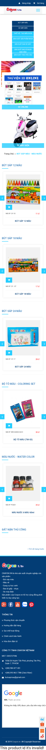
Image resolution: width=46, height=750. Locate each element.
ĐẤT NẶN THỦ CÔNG (14, 529)
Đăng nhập (26, 3)
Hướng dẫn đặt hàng (12, 625)
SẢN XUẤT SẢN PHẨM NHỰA (23, 39)
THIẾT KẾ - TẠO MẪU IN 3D (23, 33)
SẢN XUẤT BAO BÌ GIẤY (23, 44)
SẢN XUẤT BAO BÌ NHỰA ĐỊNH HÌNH (22, 51)
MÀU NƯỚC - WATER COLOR (18, 456)
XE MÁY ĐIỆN (22, 28)
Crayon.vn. (16, 742)
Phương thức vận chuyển (14, 620)
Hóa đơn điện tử (11, 641)
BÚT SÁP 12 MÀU (12, 165)
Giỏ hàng (40, 3)
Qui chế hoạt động (11, 631)
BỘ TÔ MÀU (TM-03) (23, 439)
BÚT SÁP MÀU (23, 23)
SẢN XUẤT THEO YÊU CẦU (23, 55)
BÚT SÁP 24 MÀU (12, 311)
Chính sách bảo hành (12, 636)
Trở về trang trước (36, 549)
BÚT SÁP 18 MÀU (12, 238)
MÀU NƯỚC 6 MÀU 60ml (23, 512)
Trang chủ (9, 154)
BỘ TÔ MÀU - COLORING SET (18, 383)
